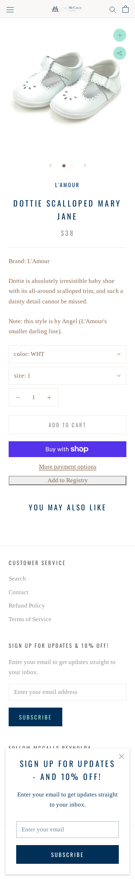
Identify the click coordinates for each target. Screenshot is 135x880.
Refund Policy (27, 605)
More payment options (67, 466)
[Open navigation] (10, 9)
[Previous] (50, 165)
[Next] (85, 165)
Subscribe (67, 854)
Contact (18, 592)
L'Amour (67, 185)
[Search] (112, 9)
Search (17, 578)
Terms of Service (30, 619)
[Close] (121, 756)
